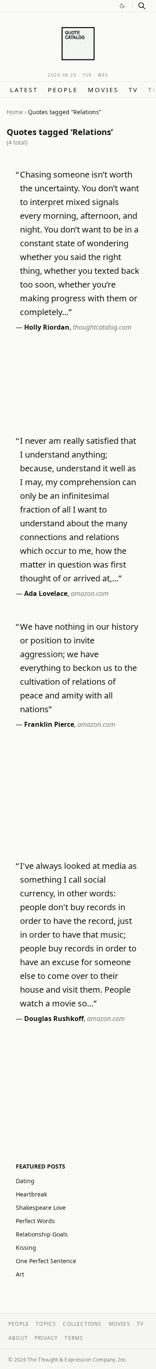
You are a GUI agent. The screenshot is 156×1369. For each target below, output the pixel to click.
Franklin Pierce (49, 724)
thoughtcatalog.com (102, 327)
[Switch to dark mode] (122, 6)
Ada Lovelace (45, 593)
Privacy (46, 1337)
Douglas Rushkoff (54, 1018)
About (18, 1337)
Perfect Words (35, 1221)
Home (15, 112)
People (63, 89)
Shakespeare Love (41, 1207)
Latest (24, 89)
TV (133, 89)
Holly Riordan (46, 327)
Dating (25, 1181)
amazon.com (90, 593)
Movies (103, 89)
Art (20, 1274)
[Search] (142, 6)
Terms (73, 1337)
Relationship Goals (42, 1234)
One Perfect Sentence (46, 1261)
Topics (46, 1323)
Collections (82, 1323)
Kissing (26, 1247)
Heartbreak (31, 1194)
